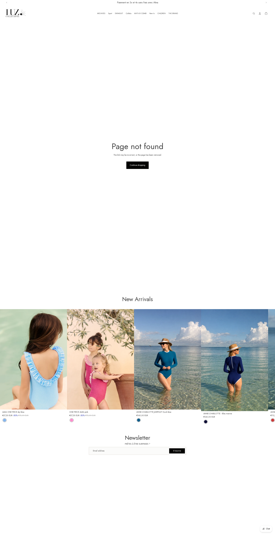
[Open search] (254, 13)
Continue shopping (137, 165)
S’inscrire (177, 450)
